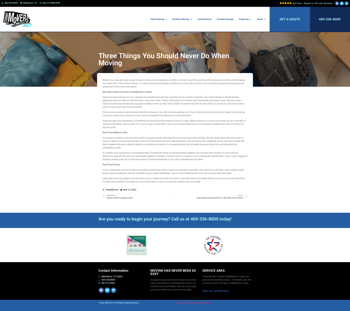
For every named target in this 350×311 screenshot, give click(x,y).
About (260, 19)
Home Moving (157, 19)
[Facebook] (337, 3)
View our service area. (215, 290)
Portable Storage (225, 19)
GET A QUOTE (290, 19)
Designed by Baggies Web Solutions (193, 302)
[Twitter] (342, 3)
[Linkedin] (347, 3)
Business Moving (181, 19)
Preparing (244, 19)
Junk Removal (204, 19)
